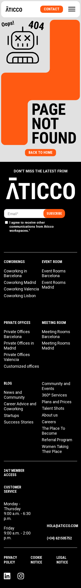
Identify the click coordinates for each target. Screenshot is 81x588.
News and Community (14, 395)
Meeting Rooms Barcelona (56, 334)
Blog (8, 383)
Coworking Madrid (20, 282)
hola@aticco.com (62, 526)
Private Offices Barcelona (17, 334)
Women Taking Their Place (55, 449)
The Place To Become (53, 431)
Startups (11, 415)
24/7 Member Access (14, 472)
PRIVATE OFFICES (17, 323)
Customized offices (21, 366)
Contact (51, 9)
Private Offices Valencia (17, 357)
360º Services (54, 395)
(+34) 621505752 (59, 538)
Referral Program (57, 439)
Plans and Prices (57, 401)
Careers (49, 421)
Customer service (12, 489)
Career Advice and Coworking (20, 406)
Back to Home (40, 152)
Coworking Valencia (21, 289)
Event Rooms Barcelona (54, 273)
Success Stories (19, 422)
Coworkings (14, 262)
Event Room (52, 262)
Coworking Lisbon (20, 295)
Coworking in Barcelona (15, 273)
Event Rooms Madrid (54, 285)
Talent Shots (53, 408)
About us (50, 415)
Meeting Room (54, 323)
